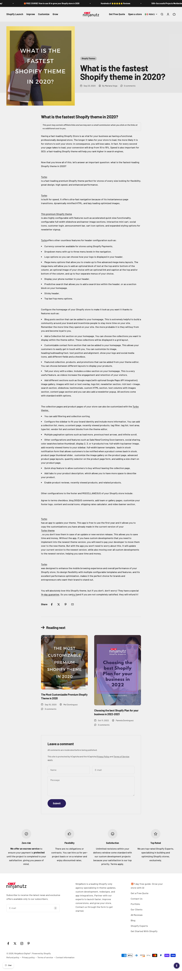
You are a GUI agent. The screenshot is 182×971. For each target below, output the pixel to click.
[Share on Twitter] (58, 604)
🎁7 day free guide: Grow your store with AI (147, 885)
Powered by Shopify (41, 953)
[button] (176, 965)
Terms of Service (121, 756)
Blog (133, 920)
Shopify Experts (139, 925)
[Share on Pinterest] (65, 604)
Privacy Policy (103, 756)
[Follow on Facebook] (8, 943)
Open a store (135, 14)
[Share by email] (72, 604)
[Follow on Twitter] (15, 943)
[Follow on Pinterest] (28, 943)
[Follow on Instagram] (22, 943)
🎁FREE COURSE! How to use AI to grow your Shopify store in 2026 (43, 3)
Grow (55, 14)
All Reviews (137, 914)
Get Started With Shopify (144, 931)
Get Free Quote (117, 14)
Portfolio (135, 903)
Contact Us (136, 898)
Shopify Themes (88, 58)
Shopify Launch (14, 14)
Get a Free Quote (139, 893)
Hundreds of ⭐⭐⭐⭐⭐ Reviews (106, 3)
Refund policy (12, 957)
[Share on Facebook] (51, 604)
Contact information (65, 957)
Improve (30, 14)
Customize (43, 14)
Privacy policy (28, 957)
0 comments (130, 85)
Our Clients (136, 909)
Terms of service (45, 957)
